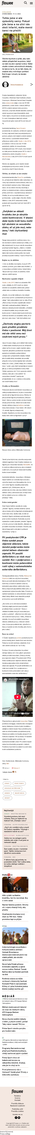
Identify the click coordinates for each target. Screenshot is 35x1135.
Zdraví (7, 814)
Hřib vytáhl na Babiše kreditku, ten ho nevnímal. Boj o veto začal (15, 898)
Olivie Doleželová (20, 824)
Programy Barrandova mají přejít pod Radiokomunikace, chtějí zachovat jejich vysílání (15, 1051)
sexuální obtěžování (12, 788)
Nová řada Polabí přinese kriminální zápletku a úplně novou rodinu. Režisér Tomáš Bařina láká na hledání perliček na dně (15, 969)
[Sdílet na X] (16, 772)
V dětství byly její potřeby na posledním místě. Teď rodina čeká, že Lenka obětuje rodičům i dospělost (17, 863)
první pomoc (19, 783)
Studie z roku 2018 (24, 141)
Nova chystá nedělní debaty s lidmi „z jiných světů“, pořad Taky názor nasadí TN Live (15, 1021)
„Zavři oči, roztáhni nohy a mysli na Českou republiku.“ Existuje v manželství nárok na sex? (16, 829)
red (14, 857)
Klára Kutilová (22, 835)
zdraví (7, 783)
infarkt (7, 798)
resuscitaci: (24, 721)
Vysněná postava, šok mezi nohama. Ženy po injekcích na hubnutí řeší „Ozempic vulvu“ (15, 818)
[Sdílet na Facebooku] (13, 772)
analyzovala (10, 103)
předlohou (20, 405)
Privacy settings (5, 1134)
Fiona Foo (20, 177)
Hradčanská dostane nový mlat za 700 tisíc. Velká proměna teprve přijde (13, 916)
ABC (7, 763)
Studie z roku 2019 (8, 282)
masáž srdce (19, 793)
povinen (18, 638)
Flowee (9, 3)
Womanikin (26, 465)
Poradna (7, 824)
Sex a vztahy (9, 835)
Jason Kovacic (21, 128)
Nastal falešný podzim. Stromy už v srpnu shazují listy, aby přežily (15, 907)
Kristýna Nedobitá (18, 814)
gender (7, 793)
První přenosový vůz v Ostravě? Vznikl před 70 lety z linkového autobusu (15, 1072)
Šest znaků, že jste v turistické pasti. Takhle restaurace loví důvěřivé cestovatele (15, 851)
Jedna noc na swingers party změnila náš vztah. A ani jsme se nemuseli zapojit (16, 840)
